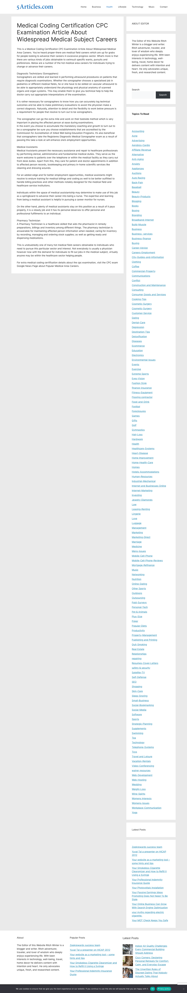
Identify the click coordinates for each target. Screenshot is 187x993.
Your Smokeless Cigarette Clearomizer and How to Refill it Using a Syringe (149, 871)
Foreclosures (139, 411)
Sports (135, 719)
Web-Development (142, 775)
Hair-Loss (137, 434)
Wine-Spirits (138, 793)
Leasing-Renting (141, 509)
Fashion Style (139, 383)
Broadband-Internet (143, 220)
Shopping (137, 686)
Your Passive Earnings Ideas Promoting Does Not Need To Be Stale (150, 896)
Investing (137, 495)
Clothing (136, 261)
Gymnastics (138, 429)
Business (96, 6)
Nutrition (136, 579)
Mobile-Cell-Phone (142, 555)
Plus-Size (137, 616)
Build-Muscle (139, 224)
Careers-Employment (143, 252)
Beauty (135, 192)
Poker (135, 621)
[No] (183, 989)
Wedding (137, 784)
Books (135, 206)
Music (151, 6)
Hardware (137, 439)
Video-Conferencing (143, 765)
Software (137, 714)
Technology (137, 6)
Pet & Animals (139, 611)
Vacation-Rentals (141, 761)
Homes (136, 467)
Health (109, 6)
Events (135, 364)
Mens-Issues (139, 551)
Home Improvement (142, 457)
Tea (134, 737)
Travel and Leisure (142, 756)
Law (134, 504)
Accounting (138, 131)
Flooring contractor (142, 397)
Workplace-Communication (146, 807)
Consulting (137, 289)
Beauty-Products (141, 196)
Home (84, 6)
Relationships (139, 653)
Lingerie (136, 513)
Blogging (136, 201)
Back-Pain (137, 182)
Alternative (138, 154)
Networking (138, 574)
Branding (137, 215)
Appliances (138, 168)
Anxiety (136, 164)
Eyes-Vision (138, 378)
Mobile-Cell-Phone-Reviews (147, 560)
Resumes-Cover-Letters (145, 663)
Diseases (137, 341)
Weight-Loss (139, 789)
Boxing (135, 210)
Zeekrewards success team (147, 847)
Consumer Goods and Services (149, 294)
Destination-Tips (141, 331)
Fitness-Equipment (142, 392)
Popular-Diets (139, 625)
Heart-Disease (140, 453)
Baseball (136, 187)
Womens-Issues (140, 803)
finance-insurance (142, 387)
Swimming (137, 733)
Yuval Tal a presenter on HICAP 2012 (90, 950)
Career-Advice (140, 248)
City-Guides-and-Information (148, 257)
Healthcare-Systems (143, 448)
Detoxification (139, 336)
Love (134, 518)
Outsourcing (138, 597)
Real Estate (138, 649)
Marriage (137, 541)
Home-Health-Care (142, 462)
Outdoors (137, 593)
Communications (141, 275)
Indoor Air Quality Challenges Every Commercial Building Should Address (151, 949)
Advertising (138, 140)
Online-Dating (139, 583)
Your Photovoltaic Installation (148, 887)
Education (137, 350)
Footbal (136, 406)
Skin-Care (137, 691)
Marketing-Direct (141, 537)
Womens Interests (142, 798)
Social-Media (139, 709)
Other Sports (139, 588)
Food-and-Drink (140, 401)
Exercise (136, 369)
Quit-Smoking (139, 644)
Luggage (136, 523)
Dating (135, 317)
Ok (152, 989)
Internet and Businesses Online (149, 485)
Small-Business (140, 700)
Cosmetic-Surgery (142, 303)
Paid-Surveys (139, 602)
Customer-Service (142, 313)
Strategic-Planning (142, 723)
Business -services (142, 234)
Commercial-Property (143, 271)
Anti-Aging (138, 159)
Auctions (136, 173)
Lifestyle (122, 6)
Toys (134, 751)
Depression (138, 327)
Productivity (138, 630)
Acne (134, 136)
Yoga (134, 812)
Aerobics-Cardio (141, 145)
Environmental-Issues (144, 359)
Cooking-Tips (139, 299)
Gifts (134, 420)
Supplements (139, 728)
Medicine (137, 546)
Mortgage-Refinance (143, 565)
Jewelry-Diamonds (142, 499)
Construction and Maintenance (149, 285)
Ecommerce (138, 345)
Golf (134, 425)
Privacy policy (164, 989)
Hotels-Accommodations (145, 471)
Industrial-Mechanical (144, 481)
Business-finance (141, 238)
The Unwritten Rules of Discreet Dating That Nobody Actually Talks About (151, 973)
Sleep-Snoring (139, 695)
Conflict (136, 280)
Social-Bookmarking (143, 705)
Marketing (137, 532)
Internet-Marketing (142, 490)
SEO (134, 681)
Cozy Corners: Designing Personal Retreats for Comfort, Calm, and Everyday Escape (152, 961)
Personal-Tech (140, 607)
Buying (135, 243)
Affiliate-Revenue (141, 150)
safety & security (141, 667)
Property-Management (144, 635)
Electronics (138, 355)
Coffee (135, 266)
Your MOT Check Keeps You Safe (150, 920)
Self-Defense (139, 677)
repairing (136, 658)
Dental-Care (138, 322)
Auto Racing (138, 178)
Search (135, 89)
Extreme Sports (140, 373)
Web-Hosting (139, 779)
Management (139, 527)
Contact (163, 6)
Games (136, 415)
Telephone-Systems (143, 747)
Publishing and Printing (144, 639)
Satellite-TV (138, 672)
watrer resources (141, 770)
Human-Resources (142, 476)
